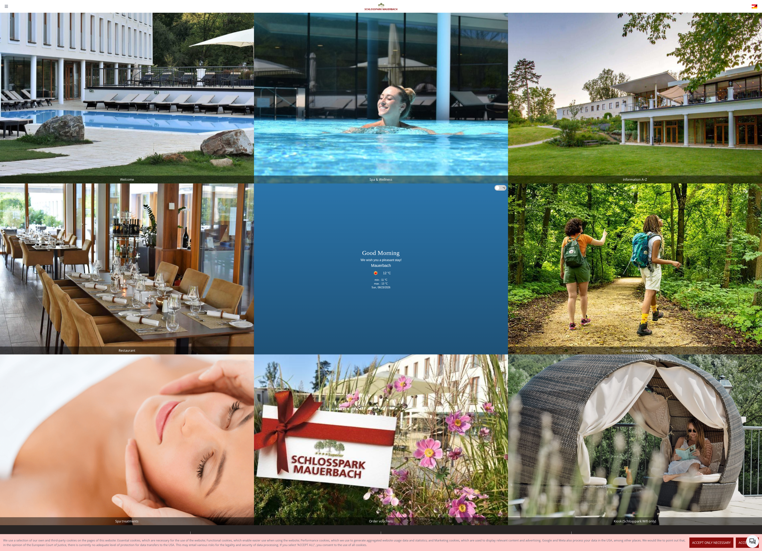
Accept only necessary (711, 542)
